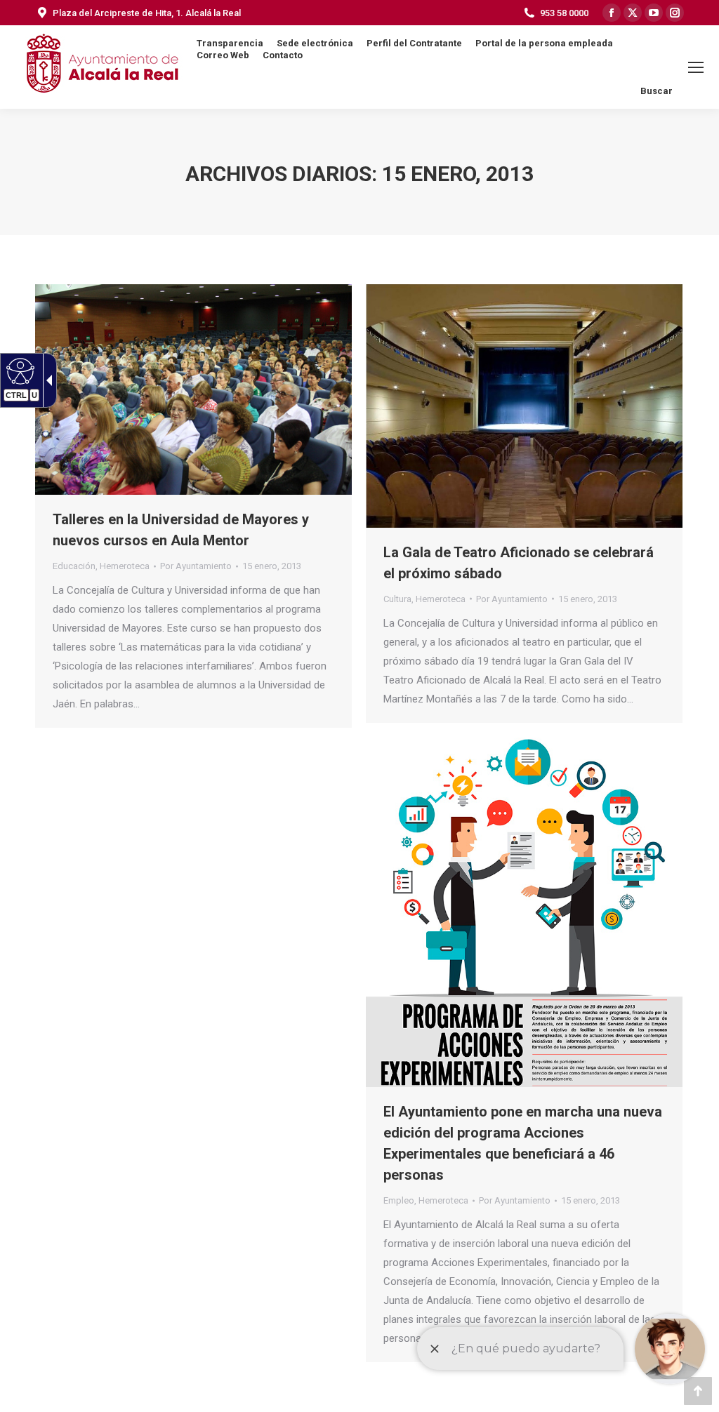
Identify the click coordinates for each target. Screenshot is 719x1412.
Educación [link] (74, 566)
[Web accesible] (19, 370)
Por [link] (196, 566)
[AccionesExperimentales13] (524, 911)
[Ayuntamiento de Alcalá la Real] (102, 67)
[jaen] (193, 389)
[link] (271, 566)
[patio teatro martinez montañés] (524, 406)
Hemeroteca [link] (125, 566)
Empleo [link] (398, 1200)
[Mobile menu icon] (696, 67)
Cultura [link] (397, 599)
